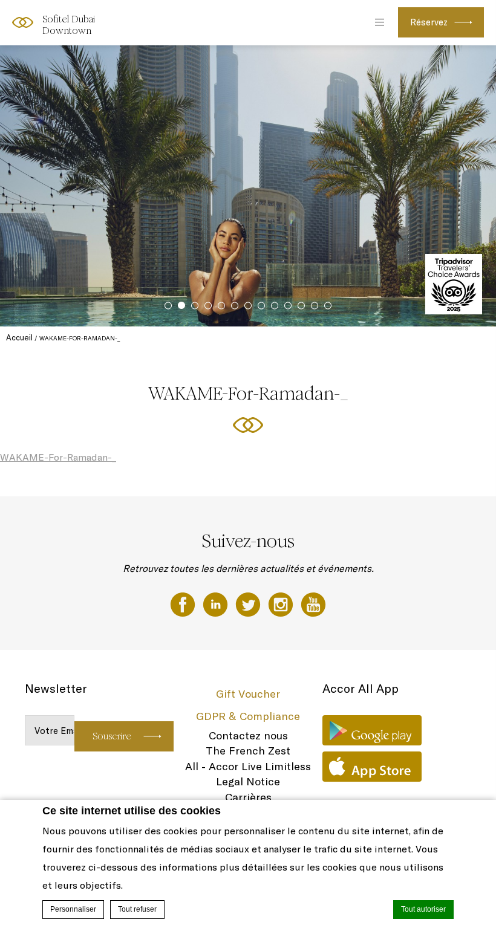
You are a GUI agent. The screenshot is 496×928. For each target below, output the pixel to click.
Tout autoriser (423, 909)
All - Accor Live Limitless (248, 766)
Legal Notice (248, 781)
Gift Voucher (248, 694)
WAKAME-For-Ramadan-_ (58, 457)
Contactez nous (248, 735)
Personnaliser (73, 909)
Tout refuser (137, 909)
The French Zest (248, 751)
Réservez (429, 22)
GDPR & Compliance (248, 716)
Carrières (248, 797)
